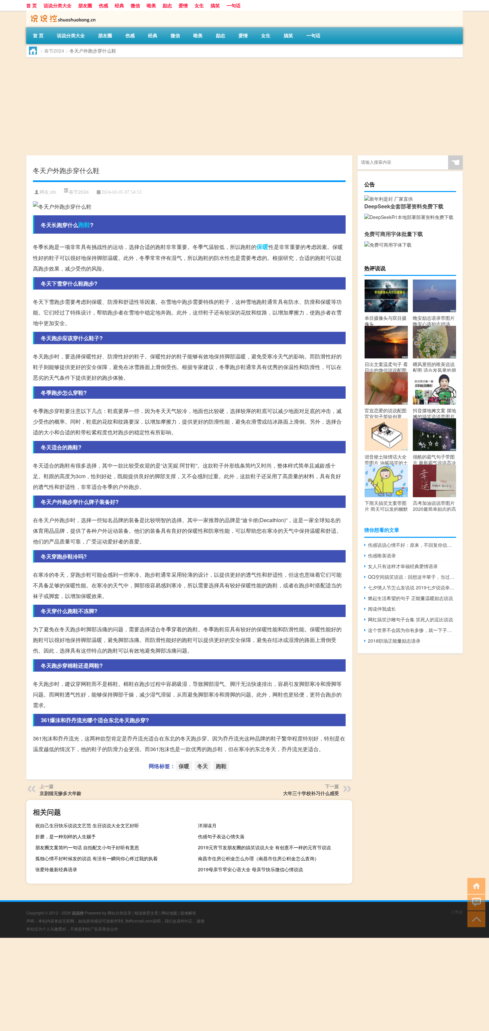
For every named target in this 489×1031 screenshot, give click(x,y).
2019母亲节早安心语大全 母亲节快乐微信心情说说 (250, 869)
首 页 (31, 5)
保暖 (262, 246)
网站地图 (169, 913)
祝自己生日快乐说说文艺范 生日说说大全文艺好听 (87, 825)
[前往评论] (474, 902)
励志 (167, 5)
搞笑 (215, 5)
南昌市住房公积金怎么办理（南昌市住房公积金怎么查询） (258, 858)
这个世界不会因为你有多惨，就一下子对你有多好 (412, 630)
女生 (199, 5)
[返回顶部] (474, 918)
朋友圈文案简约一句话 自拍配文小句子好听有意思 (87, 847)
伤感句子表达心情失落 (221, 836)
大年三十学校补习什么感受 (311, 793)
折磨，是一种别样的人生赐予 (65, 836)
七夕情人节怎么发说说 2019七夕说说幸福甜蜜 (412, 587)
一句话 (234, 5)
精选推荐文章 (146, 913)
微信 (135, 5)
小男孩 (457, 912)
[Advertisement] (225, 107)
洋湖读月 (207, 825)
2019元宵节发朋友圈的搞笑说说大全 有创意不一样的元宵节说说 (264, 847)
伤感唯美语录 (382, 555)
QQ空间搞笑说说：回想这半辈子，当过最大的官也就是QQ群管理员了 (412, 576)
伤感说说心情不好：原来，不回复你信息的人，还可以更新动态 (412, 544)
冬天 (202, 766)
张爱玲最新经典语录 (56, 869)
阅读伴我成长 (382, 608)
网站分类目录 (119, 913)
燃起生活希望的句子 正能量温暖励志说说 (410, 598)
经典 (119, 5)
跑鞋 (84, 224)
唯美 (151, 5)
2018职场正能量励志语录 (394, 640)
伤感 (103, 5)
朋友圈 (85, 5)
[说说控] (61, 13)
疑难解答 (188, 913)
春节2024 (54, 50)
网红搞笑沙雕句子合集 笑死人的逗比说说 (410, 619)
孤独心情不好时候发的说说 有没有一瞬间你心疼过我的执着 (96, 858)
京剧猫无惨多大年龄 (61, 793)
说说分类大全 (58, 5)
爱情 (183, 5)
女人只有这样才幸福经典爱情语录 (403, 566)
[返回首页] (474, 885)
